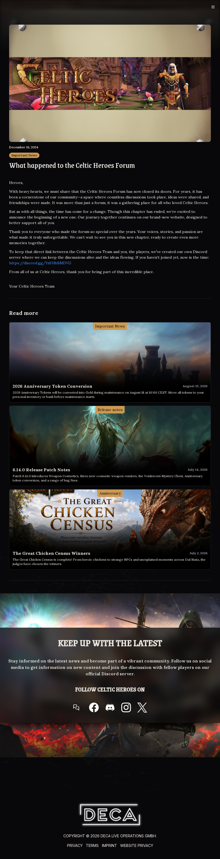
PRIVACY (75, 845)
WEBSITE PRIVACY (136, 845)
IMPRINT (109, 845)
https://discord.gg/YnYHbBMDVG (40, 263)
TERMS (92, 845)
